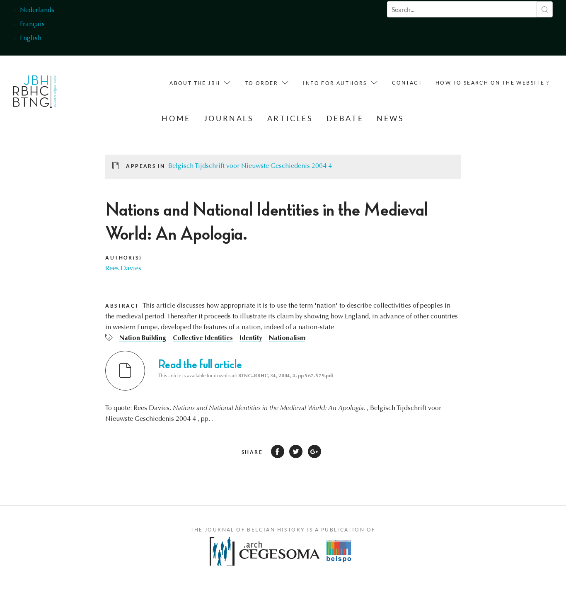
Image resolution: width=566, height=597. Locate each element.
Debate (345, 118)
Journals (229, 118)
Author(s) (123, 257)
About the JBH (194, 83)
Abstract (122, 305)
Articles (290, 118)
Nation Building (142, 338)
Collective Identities (203, 338)
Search (545, 9)
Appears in (145, 166)
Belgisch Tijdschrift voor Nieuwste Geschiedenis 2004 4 (250, 166)
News (390, 118)
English (30, 38)
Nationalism (287, 338)
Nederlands (37, 10)
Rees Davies (123, 268)
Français (32, 24)
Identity (250, 338)
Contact (407, 82)
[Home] (35, 93)
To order (261, 83)
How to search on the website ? (492, 82)
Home (176, 118)
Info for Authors (335, 83)
